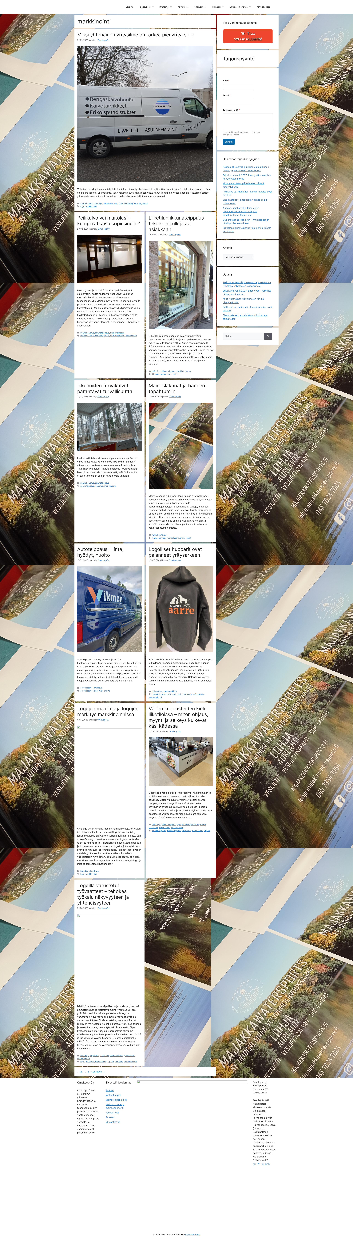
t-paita (111, 1061)
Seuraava (98, 1071)
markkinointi (91, 206)
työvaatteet (157, 691)
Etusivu (129, 7)
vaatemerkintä (170, 691)
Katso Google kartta (261, 1164)
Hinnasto (216, 7)
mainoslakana (172, 538)
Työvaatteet (112, 1112)
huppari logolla (158, 694)
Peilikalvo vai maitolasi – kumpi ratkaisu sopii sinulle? (108, 220)
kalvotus (99, 486)
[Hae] (268, 336)
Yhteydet (198, 7)
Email (226, 95)
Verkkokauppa (263, 7)
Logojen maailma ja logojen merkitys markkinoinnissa (107, 711)
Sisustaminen (177, 827)
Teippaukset (144, 7)
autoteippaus (86, 203)
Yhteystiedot (113, 1122)
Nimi (226, 80)
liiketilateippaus (131, 203)
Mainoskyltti (164, 827)
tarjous (207, 830)
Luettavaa (161, 535)
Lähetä (229, 141)
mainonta (186, 830)
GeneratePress (192, 1234)
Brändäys (164, 7)
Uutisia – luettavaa (239, 7)
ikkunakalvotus (87, 333)
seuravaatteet (116, 1055)
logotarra (143, 203)
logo (82, 206)
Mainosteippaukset (116, 1099)
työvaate (188, 694)
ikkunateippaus (110, 203)
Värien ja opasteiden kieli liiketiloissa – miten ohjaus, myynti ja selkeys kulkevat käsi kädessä (178, 717)
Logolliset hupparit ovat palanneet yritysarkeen (175, 552)
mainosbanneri (158, 538)
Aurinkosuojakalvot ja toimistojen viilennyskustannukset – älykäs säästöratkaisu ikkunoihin (241, 211)
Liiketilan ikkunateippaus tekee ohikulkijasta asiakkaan (176, 223)
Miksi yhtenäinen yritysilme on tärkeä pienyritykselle (135, 35)
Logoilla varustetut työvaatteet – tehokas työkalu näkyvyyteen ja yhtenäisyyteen (103, 894)
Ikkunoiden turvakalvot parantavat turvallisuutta (104, 388)
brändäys (98, 203)
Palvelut (181, 7)
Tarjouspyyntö (231, 110)
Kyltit (120, 203)
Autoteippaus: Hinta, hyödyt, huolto (100, 552)
